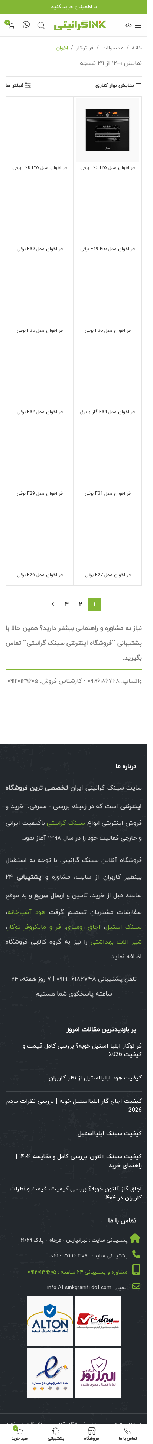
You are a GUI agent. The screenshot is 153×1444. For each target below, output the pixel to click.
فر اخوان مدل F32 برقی (40, 412)
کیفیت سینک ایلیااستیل (110, 1134)
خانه (137, 48)
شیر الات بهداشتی (116, 942)
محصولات (113, 48)
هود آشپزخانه (26, 912)
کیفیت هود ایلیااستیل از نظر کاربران (95, 1078)
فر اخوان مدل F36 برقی (108, 330)
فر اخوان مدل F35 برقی (40, 330)
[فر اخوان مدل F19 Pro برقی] (107, 212)
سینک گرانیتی (66, 823)
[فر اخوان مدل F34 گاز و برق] (107, 374)
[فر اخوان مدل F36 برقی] (107, 293)
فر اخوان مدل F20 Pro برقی (39, 167)
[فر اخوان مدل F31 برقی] (107, 456)
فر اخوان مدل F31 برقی (108, 493)
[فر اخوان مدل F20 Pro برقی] (39, 130)
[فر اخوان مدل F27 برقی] (107, 537)
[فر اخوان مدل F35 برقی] (39, 293)
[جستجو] (40, 25)
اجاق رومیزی (83, 927)
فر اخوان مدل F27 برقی (108, 575)
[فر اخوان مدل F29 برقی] (39, 456)
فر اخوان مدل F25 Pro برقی (107, 167)
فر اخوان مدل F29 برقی (40, 493)
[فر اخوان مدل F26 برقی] (39, 537)
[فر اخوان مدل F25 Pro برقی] (107, 130)
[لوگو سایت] (80, 24)
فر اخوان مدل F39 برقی (40, 249)
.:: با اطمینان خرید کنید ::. (74, 6)
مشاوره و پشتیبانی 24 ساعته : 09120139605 (77, 1272)
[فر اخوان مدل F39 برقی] (39, 212)
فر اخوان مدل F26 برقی (40, 575)
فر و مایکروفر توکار (34, 927)
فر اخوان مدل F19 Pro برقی (107, 249)
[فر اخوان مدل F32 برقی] (39, 374)
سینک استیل (123, 927)
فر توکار (85, 48)
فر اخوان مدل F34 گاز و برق (107, 412)
